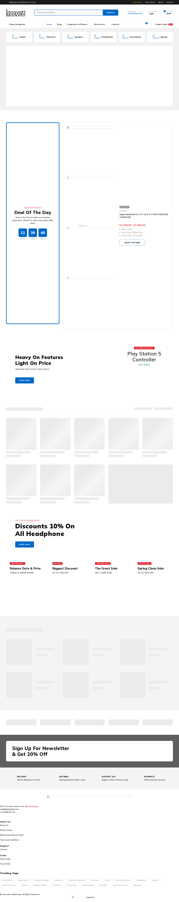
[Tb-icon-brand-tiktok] (16, 817)
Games (163, 37)
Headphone (141, 880)
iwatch (155, 880)
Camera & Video (42, 880)
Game (107, 880)
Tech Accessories (120, 885)
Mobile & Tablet (40, 885)
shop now (24, 380)
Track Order (150, 2)
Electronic (95, 880)
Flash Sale (137, 2)
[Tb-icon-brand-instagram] (10, 817)
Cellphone (58, 880)
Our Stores (33, 806)
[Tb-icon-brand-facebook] (3, 817)
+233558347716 (7, 812)
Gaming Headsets (123, 880)
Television (22, 37)
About (160, 2)
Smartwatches (88, 885)
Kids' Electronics (9, 885)
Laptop (25, 885)
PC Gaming (71, 885)
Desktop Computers (76, 880)
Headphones (79, 37)
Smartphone (107, 37)
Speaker (103, 885)
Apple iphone (23, 880)
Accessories (7, 880)
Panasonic (56, 885)
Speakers (50, 37)
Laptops (135, 37)
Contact (169, 2)
